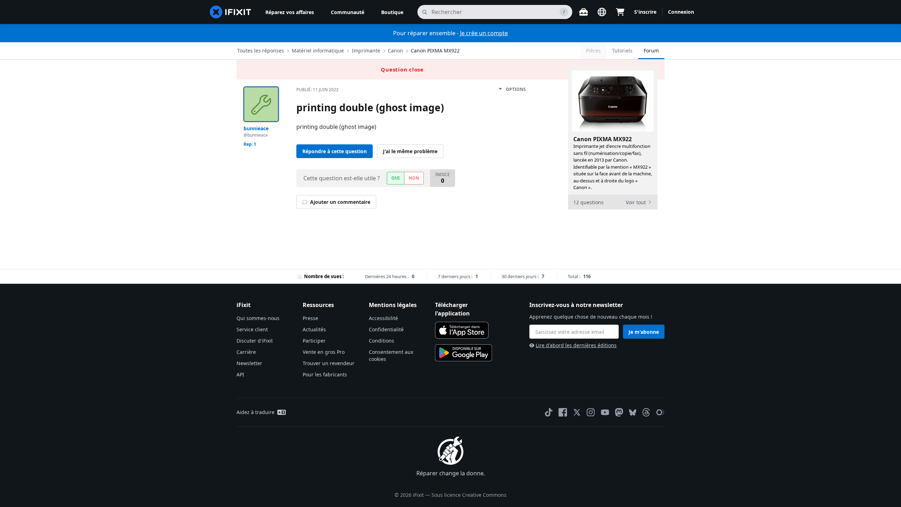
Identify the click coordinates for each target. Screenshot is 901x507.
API (240, 374)
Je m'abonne (644, 331)
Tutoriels (622, 50)
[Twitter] (577, 412)
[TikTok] (548, 412)
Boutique (392, 12)
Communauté (347, 12)
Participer (314, 340)
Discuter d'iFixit (255, 340)
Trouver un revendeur (328, 363)
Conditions (381, 340)
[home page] (230, 12)
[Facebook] (563, 412)
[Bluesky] (632, 412)
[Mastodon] (619, 412)
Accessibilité (383, 318)
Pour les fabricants (325, 374)
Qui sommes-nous (258, 318)
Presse (310, 318)
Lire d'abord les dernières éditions (576, 345)
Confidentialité (386, 329)
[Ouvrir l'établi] (583, 12)
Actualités (314, 329)
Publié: (317, 90)
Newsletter (249, 363)
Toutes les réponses (260, 50)
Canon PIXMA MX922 (435, 50)
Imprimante (366, 50)
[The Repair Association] (660, 412)
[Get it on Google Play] (463, 352)
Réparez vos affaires (289, 12)
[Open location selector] (602, 12)
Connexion (681, 11)
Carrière (246, 352)
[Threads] (646, 412)
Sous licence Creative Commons (468, 495)
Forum (651, 50)
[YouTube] (605, 412)
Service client (252, 329)
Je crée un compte (484, 33)
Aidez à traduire (256, 412)
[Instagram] (591, 412)
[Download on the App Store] (462, 330)
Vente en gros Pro (324, 352)
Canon (395, 50)
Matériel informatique (318, 50)
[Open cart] (620, 12)
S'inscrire (645, 11)
